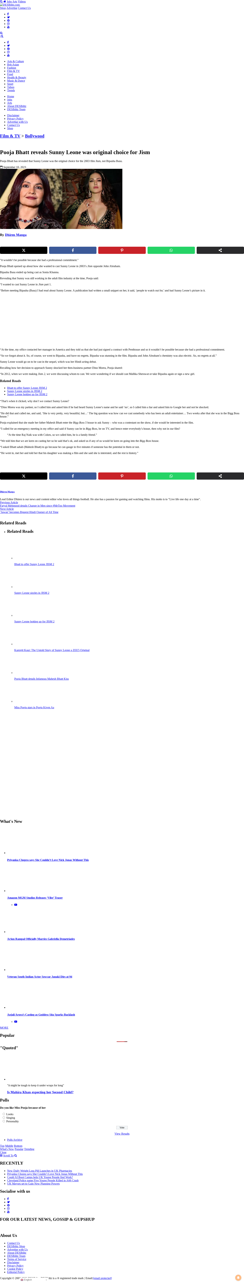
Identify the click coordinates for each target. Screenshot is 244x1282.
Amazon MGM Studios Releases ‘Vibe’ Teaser (35, 897)
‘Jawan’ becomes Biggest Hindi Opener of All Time (29, 512)
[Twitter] (8, 17)
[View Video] (15, 904)
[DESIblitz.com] (10, 4)
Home (10, 96)
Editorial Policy (16, 1272)
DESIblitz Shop (16, 1246)
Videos (22, 1)
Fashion (11, 67)
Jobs (9, 1)
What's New (7, 1149)
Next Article (7, 508)
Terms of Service (16, 1259)
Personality (12, 1121)
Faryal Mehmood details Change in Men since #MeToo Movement (37, 505)
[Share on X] (23, 250)
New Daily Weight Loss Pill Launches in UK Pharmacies (39, 1170)
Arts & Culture (15, 61)
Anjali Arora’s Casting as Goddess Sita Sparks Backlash (41, 1014)
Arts (14, 1)
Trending (29, 1149)
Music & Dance (16, 80)
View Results (122, 1133)
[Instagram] (8, 23)
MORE (4, 1027)
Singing (10, 1117)
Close (3, 1152)
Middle (9, 1145)
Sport (10, 83)
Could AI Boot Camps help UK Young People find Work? (40, 1177)
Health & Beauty (16, 77)
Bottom (18, 1145)
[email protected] (102, 1278)
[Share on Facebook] (72, 250)
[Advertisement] (61, 320)
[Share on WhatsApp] (171, 250)
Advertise (11, 7)
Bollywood (34, 136)
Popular (19, 1149)
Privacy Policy (15, 118)
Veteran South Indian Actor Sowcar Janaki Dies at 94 (39, 976)
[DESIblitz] (0, 36)
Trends (11, 90)
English (27, 1279)
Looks (9, 1114)
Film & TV (13, 71)
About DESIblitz (16, 106)
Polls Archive (14, 1139)
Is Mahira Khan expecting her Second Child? (40, 1092)
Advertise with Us (17, 121)
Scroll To (8, 1155)
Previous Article (9, 502)
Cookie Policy (15, 1268)
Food (10, 74)
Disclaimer (13, 115)
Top (2, 1145)
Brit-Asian (13, 64)
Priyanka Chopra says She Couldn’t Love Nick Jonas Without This (48, 859)
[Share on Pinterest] (122, 250)
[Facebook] (8, 14)
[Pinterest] (8, 20)
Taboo (10, 87)
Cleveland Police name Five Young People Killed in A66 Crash (43, 1180)
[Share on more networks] (220, 250)
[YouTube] (8, 26)
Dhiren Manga (16, 235)
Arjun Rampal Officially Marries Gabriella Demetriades (41, 938)
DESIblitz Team (16, 109)
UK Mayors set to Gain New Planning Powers (33, 1183)
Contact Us (24, 7)
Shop (3, 7)
